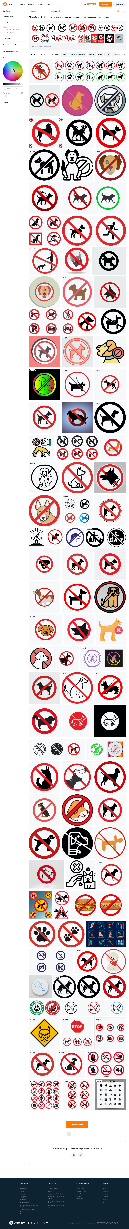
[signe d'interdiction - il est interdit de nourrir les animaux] (45, 261)
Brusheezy (23, 1188)
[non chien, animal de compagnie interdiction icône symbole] (77, 688)
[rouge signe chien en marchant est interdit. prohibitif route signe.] (44, 843)
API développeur (25, 1202)
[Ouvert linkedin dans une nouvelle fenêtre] (34, 1223)
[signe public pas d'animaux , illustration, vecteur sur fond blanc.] (110, 843)
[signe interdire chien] (76, 261)
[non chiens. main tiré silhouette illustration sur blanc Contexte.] (45, 721)
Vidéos (30, 4)
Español (105, 1191)
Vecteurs (11, 4)
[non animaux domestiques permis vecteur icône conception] (110, 597)
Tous (6, 27)
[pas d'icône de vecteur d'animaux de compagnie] (106, 749)
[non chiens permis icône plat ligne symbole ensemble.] (94, 721)
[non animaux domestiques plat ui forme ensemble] (44, 292)
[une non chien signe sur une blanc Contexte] (77, 292)
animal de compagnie (77, 54)
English (105, 1188)
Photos (21, 4)
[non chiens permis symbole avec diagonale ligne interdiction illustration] (110, 417)
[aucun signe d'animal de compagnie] (111, 874)
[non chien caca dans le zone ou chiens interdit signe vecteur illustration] (61, 905)
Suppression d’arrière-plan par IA (28, 1210)
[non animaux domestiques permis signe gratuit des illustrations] (46, 133)
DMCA (50, 1191)
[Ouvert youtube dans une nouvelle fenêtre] (47, 1223)
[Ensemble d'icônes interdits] (106, 1064)
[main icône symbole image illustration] (80, 874)
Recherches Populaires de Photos (56, 1202)
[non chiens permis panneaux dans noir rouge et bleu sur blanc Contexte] (94, 1008)
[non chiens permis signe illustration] (44, 597)
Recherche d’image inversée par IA (29, 1206)
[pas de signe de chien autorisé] (113, 447)
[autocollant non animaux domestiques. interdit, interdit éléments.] (44, 351)
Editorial (39, 4)
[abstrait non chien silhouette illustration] (77, 510)
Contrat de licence (53, 1188)
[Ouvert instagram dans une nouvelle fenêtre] (31, 1223)
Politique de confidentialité (91, 1223)
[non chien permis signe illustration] (79, 629)
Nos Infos (79, 1194)
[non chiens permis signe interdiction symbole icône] (44, 564)
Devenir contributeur (80, 1197)
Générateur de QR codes (28, 1214)
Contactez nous (81, 1191)
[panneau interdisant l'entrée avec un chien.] (110, 688)
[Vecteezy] (5, 4)
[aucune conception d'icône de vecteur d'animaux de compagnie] (110, 165)
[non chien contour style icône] (36, 537)
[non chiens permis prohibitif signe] (44, 417)
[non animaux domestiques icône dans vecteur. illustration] (111, 629)
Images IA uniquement (12, 30)
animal (91, 54)
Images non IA (10, 32)
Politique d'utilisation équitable (109, 1223)
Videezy (22, 1194)
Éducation (23, 1199)
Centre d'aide (80, 1188)
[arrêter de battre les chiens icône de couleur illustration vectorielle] (41, 447)
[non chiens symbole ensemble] (77, 447)
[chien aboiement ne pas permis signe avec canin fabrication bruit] (110, 351)
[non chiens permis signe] (111, 133)
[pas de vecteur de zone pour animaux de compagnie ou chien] (77, 417)
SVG (34, 54)
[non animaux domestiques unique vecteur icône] (44, 384)
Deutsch (105, 1197)
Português (106, 1194)
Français (105, 1199)
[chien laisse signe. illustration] (45, 198)
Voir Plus (119, 38)
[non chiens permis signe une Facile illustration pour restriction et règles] (110, 384)
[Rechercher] (118, 11)
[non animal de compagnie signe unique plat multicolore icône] (77, 100)
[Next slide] (123, 54)
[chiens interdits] (45, 231)
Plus (48, 4)
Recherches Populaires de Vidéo (56, 1206)
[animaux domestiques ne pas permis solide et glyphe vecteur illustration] (77, 843)
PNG (45, 54)
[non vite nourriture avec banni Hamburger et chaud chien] (98, 905)
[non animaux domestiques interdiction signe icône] (64, 986)
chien (64, 54)
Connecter (119, 4)
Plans (84, 4)
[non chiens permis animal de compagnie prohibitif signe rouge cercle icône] (71, 1064)
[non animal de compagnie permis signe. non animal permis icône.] (77, 597)
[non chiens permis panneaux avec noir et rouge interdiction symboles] (101, 986)
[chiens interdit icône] (77, 384)
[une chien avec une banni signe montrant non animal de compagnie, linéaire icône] (77, 165)
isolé (107, 54)
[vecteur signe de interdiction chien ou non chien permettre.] (113, 321)
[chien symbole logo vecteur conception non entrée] (110, 292)
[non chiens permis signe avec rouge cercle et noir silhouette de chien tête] (110, 477)
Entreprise (23, 1197)
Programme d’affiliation (55, 1194)
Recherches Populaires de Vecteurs (56, 1197)
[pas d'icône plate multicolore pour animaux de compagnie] (44, 810)
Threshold (6, 93)
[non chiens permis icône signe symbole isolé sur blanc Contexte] (66, 658)
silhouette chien (118, 54)
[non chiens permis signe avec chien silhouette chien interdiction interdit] (77, 564)
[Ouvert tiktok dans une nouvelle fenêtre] (41, 1223)
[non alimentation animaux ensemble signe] (78, 1094)
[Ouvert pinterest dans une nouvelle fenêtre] (37, 1223)
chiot (100, 54)
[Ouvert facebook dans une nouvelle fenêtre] (28, 1223)
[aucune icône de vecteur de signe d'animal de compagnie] (103, 658)
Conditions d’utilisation (75, 1223)
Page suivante (77, 1124)
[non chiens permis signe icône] (77, 477)
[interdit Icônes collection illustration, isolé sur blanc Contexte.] (45, 1094)
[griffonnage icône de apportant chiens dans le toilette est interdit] (44, 477)
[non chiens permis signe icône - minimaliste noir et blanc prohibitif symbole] (44, 165)
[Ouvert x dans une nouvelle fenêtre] (44, 1223)
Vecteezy (22, 1191)
